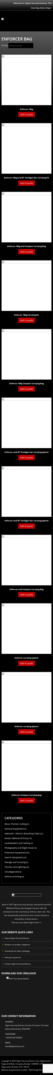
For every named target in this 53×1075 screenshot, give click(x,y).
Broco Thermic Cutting (16, 824)
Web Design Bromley (37, 1070)
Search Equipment (14, 857)
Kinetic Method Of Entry (16, 838)
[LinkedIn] (6, 7)
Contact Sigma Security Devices (18, 964)
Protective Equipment (15, 852)
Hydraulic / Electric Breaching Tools (22, 833)
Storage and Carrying (15, 862)
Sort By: (4, 45)
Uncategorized (12, 871)
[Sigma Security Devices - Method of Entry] (9, 21)
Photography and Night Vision (19, 847)
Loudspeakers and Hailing (17, 843)
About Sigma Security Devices (17, 938)
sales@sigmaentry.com (14, 1046)
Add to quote (26, 114)
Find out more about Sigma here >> (27, 922)
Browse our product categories (17, 944)
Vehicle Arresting (13, 876)
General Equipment (14, 828)
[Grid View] (47, 46)
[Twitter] (6, 3)
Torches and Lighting (15, 867)
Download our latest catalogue (17, 951)
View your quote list (13, 957)
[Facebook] (2, 3)
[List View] (50, 46)
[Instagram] (2, 7)
